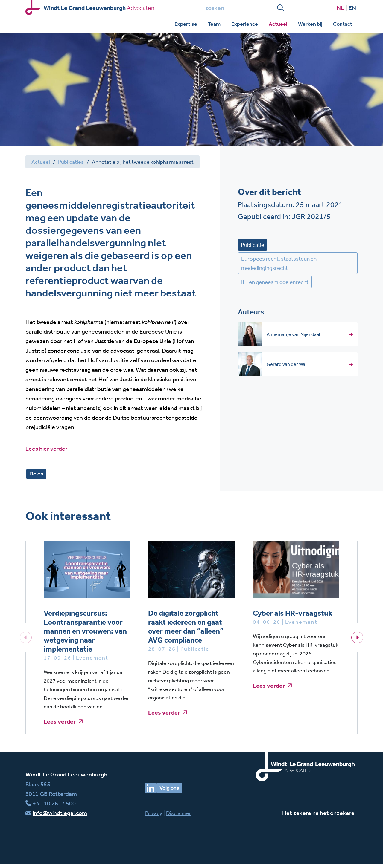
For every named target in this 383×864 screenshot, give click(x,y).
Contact (342, 23)
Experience (244, 23)
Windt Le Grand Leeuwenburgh (66, 774)
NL (340, 7)
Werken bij (310, 23)
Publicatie (252, 244)
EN (352, 7)
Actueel (278, 23)
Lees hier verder (46, 448)
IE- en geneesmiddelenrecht (274, 282)
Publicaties (71, 161)
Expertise (185, 23)
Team (214, 23)
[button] (357, 637)
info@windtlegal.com (60, 812)
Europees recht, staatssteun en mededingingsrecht (279, 263)
